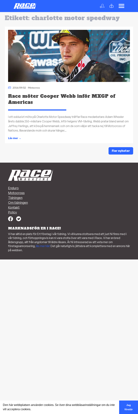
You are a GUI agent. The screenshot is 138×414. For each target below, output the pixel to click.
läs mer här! (43, 246)
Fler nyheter (121, 151)
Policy (12, 212)
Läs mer (14, 138)
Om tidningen (18, 202)
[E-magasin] (112, 6)
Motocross (34, 87)
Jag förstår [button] (129, 407)
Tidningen (15, 198)
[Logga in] (103, 6)
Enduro (13, 188)
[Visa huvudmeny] (121, 6)
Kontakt (14, 207)
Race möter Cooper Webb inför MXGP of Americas (61, 99)
